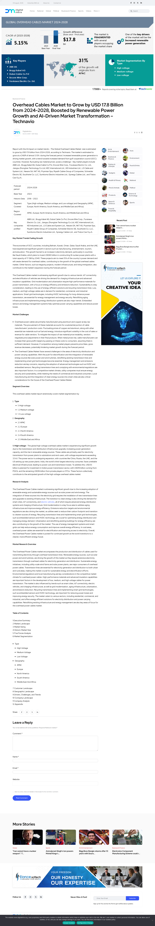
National (40, 11)
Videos (88, 11)
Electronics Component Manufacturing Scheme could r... (126, 852)
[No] (152, 920)
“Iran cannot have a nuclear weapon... (126, 226)
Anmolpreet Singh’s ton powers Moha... (125, 237)
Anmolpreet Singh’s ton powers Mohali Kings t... (59, 852)
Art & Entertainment (85, 848)
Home (32, 11)
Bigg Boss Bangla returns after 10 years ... (127, 248)
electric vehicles (47, 502)
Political (56, 11)
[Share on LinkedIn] (141, 132)
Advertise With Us (33, 3)
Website (16, 779)
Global (48, 11)
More (96, 11)
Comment (17, 733)
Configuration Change (85, 923)
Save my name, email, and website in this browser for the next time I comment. (36, 792)
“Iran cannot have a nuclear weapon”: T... (24, 852)
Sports (80, 11)
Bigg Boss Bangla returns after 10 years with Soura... (93, 852)
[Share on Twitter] (139, 132)
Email (15, 768)
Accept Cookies (69, 923)
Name (16, 756)
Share (15, 712)
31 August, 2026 (18, 3)
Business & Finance (68, 11)
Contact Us (57, 3)
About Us (46, 3)
